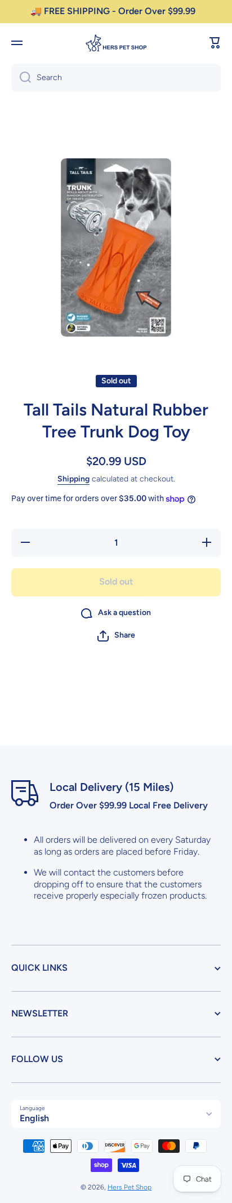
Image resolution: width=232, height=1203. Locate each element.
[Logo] (116, 42)
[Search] (21, 78)
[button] (215, 42)
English (34, 1118)
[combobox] (116, 78)
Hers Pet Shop (129, 1187)
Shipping (73, 479)
